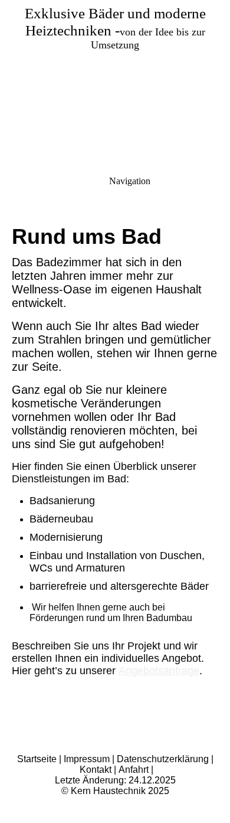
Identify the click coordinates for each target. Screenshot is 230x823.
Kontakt (97, 770)
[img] (115, 82)
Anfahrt (135, 770)
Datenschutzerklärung (164, 759)
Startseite (37, 759)
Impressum (87, 759)
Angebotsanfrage (159, 671)
